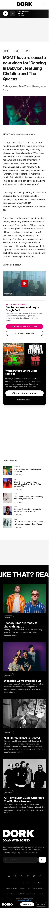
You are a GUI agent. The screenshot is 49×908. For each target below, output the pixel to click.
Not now (41, 904)
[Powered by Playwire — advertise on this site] (24, 900)
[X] (21, 875)
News (16, 51)
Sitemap (22, 888)
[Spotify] (33, 875)
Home (6, 51)
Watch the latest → (24, 400)
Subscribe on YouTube (26, 393)
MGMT (6, 134)
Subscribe (27, 904)
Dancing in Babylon (25, 192)
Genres (8, 888)
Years (15, 888)
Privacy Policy (37, 882)
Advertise (8, 882)
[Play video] (24, 283)
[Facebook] (15, 875)
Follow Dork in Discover (24, 326)
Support (17, 882)
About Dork (26, 882)
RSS (29, 888)
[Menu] (43, 4)
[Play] (5, 13)
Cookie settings (38, 888)
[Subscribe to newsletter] (42, 859)
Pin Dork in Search (24, 333)
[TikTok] (40, 875)
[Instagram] (9, 875)
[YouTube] (27, 875)
